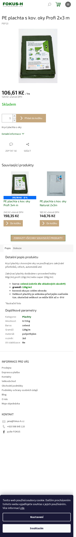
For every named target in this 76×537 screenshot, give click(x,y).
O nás (5, 399)
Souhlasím (36, 528)
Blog (4, 394)
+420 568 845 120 (16, 426)
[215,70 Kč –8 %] (20, 183)
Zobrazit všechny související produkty (38, 237)
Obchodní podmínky (12, 386)
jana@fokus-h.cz (15, 421)
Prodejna (6, 368)
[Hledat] (49, 4)
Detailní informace (11, 134)
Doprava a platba (11, 372)
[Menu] (68, 4)
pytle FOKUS (13, 431)
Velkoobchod (9, 381)
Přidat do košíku (33, 118)
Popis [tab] (8, 248)
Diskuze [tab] (17, 248)
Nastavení (36, 517)
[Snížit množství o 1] (14, 120)
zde (22, 508)
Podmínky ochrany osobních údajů (20, 390)
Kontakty (6, 377)
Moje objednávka (11, 403)
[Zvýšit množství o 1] (14, 116)
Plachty (26, 317)
